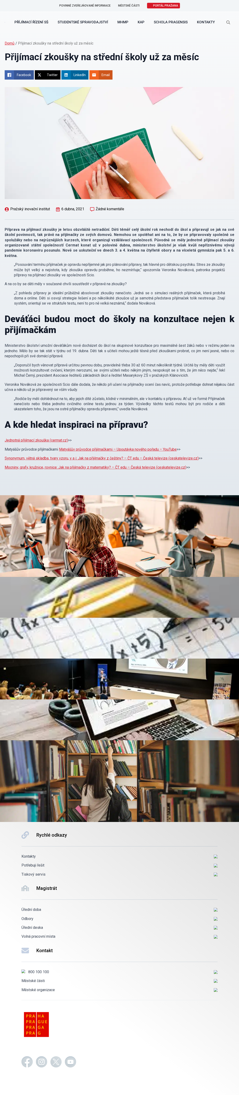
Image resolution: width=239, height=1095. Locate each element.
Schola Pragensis (171, 22)
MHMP (122, 22)
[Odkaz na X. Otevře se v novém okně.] (56, 1062)
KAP (141, 22)
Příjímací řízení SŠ (31, 22)
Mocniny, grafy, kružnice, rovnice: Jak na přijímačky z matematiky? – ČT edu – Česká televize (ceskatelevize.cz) (95, 467)
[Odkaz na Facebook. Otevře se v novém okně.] (27, 1062)
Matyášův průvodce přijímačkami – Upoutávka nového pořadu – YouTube (118, 449)
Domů (9, 43)
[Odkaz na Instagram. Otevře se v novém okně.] (41, 1062)
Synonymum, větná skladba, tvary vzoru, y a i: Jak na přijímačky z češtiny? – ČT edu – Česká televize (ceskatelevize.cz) (102, 458)
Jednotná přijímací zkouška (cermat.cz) (36, 440)
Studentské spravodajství (83, 22)
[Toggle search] (228, 22)
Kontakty (206, 22)
